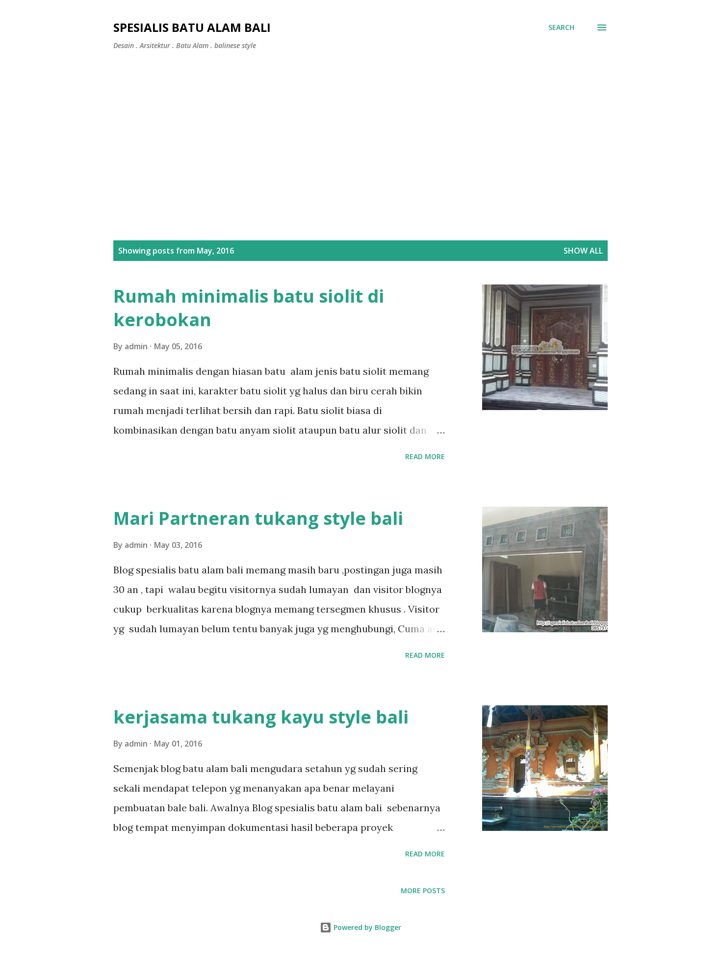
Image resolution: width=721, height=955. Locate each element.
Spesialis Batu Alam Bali (192, 27)
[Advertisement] (360, 131)
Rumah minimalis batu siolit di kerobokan (248, 308)
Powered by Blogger (366, 927)
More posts (423, 890)
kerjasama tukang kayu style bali (261, 717)
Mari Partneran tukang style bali (258, 518)
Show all (583, 250)
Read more (425, 456)
